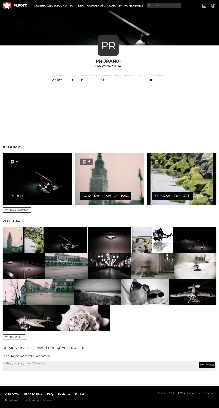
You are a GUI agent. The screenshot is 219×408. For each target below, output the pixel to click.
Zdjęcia (11, 220)
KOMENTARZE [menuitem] (133, 5)
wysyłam (207, 364)
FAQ (50, 394)
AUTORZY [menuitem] (115, 5)
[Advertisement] (109, 119)
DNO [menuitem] (81, 5)
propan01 (108, 61)
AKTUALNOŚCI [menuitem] (96, 5)
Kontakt (80, 394)
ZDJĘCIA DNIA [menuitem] (57, 5)
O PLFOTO (12, 394)
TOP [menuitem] (72, 5)
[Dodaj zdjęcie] (204, 5)
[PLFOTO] (15, 5)
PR (108, 45)
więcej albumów (17, 209)
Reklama (64, 394)
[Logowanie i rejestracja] (213, 5)
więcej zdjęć (14, 337)
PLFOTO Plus (33, 394)
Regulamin (12, 400)
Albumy (11, 147)
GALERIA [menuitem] (40, 5)
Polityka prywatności (37, 400)
